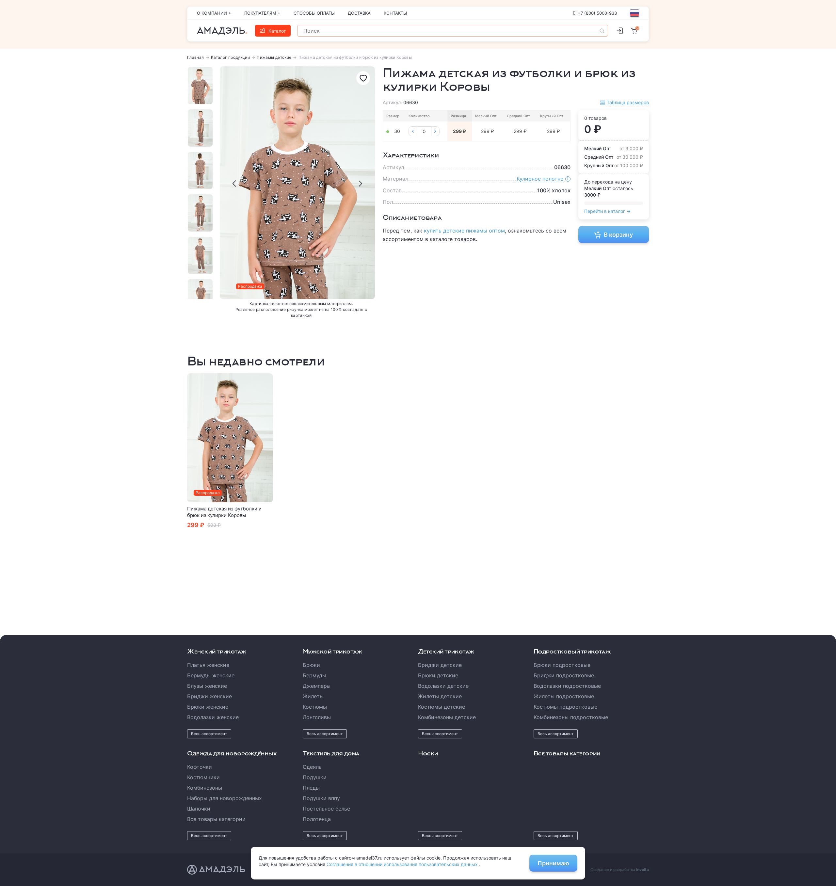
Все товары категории (216, 819)
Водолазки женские (213, 717)
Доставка (359, 13)
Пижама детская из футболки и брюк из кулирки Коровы (224, 512)
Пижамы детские (274, 57)
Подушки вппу (321, 798)
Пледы (311, 787)
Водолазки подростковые (567, 686)
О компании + (214, 13)
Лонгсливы (317, 717)
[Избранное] (363, 78)
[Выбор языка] (634, 13)
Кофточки (199, 767)
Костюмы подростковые (565, 706)
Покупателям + (262, 13)
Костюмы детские (441, 706)
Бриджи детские (440, 665)
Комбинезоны (204, 787)
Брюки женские (207, 706)
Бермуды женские (210, 675)
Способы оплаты (314, 13)
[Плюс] (435, 131)
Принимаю (553, 863)
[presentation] (234, 183)
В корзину (618, 234)
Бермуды (314, 675)
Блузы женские (207, 686)
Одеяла (312, 767)
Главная (195, 57)
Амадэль (221, 30)
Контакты (395, 13)
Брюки (311, 665)
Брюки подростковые (562, 665)
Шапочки (198, 808)
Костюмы (315, 706)
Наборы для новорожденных (224, 798)
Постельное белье (326, 808)
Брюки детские (438, 675)
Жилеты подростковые (564, 696)
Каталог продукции (230, 57)
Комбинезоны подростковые (571, 717)
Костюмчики (203, 777)
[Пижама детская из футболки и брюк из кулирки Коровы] (230, 437)
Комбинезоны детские (447, 717)
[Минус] (413, 131)
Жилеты (313, 696)
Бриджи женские (209, 696)
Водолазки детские (443, 686)
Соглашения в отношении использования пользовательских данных (403, 864)
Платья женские (208, 665)
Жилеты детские (440, 696)
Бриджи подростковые (564, 675)
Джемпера (316, 686)
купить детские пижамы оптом (464, 230)
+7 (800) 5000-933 (597, 13)
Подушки (315, 777)
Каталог (277, 31)
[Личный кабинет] (619, 31)
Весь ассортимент (209, 733)
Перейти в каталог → (607, 211)
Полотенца (317, 819)
